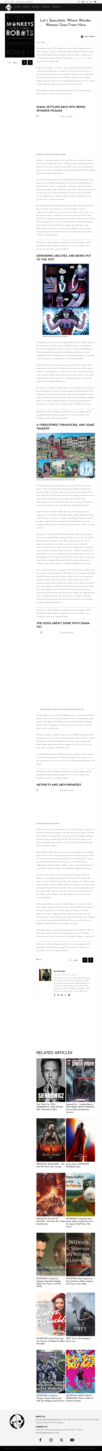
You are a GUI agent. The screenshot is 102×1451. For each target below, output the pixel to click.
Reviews (18, 7)
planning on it (81, 58)
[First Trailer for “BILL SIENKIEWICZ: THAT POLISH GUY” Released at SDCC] (50, 1080)
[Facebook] (79, 1)
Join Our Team (9, 2)
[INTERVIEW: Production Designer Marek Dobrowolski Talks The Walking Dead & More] (50, 1371)
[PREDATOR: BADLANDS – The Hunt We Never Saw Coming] (50, 1140)
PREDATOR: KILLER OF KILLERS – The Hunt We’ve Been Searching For (50, 1221)
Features (35, 7)
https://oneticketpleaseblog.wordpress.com (66, 974)
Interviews (45, 7)
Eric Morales (90, 36)
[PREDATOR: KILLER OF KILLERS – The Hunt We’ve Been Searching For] (50, 1194)
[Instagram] (83, 1)
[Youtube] (95, 1)
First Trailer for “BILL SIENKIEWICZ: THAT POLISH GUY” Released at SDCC (49, 1107)
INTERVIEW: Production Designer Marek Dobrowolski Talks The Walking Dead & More (50, 1398)
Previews (26, 7)
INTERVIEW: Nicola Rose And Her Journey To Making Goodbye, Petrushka (50, 1341)
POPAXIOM (56, 7)
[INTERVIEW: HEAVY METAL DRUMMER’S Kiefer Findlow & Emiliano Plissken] (80, 1371)
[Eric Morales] (82, 36)
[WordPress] (69, 995)
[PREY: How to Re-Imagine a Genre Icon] (80, 1314)
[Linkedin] (62, 995)
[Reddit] (87, 1)
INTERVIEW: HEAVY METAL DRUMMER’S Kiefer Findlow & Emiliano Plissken (79, 1398)
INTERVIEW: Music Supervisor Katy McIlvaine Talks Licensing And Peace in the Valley (79, 1281)
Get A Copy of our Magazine (24, 2)
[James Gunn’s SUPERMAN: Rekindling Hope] (80, 1140)
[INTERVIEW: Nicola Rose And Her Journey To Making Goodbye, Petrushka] (50, 1314)
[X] (91, 1)
